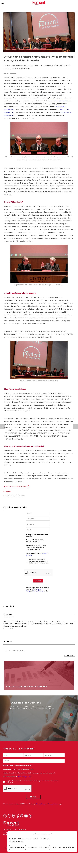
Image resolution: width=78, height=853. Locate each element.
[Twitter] (8, 495)
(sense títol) (7, 614)
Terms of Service (38, 591)
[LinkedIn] (19, 495)
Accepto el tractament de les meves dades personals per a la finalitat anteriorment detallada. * (31, 782)
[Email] (23, 495)
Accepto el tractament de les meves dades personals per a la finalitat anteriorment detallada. (38, 561)
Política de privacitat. (25, 777)
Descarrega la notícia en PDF (17, 486)
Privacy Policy (40, 804)
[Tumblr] (15, 495)
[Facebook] (4, 495)
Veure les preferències (63, 847)
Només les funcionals (38, 847)
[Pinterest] (12, 495)
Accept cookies (17, 847)
